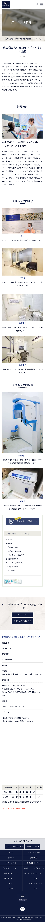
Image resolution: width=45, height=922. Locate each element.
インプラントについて (13, 551)
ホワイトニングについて (14, 563)
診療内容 (9, 539)
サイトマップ (34, 888)
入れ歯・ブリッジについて (15, 555)
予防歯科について (12, 547)
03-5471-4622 (7, 648)
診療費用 (9, 543)
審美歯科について (12, 559)
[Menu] (41, 4)
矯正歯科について (12, 567)
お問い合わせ (10, 570)
